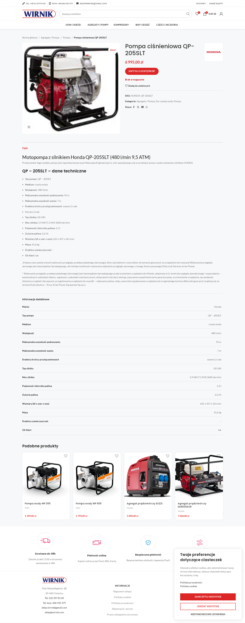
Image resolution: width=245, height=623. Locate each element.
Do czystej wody (164, 101)
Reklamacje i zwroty (122, 608)
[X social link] (138, 107)
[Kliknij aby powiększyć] (29, 127)
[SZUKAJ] (188, 14)
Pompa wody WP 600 (89, 503)
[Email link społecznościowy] (142, 107)
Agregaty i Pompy (50, 37)
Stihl (27, 508)
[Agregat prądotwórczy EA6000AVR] (199, 476)
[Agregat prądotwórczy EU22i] (148, 476)
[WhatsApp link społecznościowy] (147, 107)
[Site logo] (39, 13)
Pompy (66, 37)
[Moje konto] (221, 13)
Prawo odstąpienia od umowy (122, 614)
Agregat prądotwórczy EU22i (144, 503)
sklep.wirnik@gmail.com (54, 607)
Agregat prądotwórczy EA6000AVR (192, 505)
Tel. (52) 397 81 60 (54, 598)
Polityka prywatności (122, 603)
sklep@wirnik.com (54, 612)
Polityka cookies (122, 597)
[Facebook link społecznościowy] (134, 107)
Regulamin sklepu (122, 591)
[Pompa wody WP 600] (97, 476)
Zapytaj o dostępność (141, 71)
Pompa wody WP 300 (38, 503)
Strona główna (29, 37)
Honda (130, 508)
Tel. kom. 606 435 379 (54, 602)
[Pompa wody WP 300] (46, 476)
